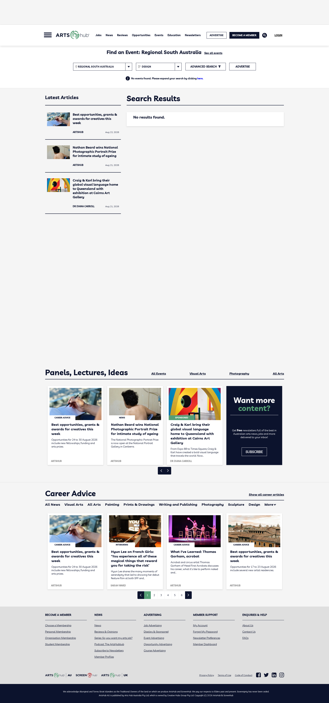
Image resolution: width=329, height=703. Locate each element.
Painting (112, 504)
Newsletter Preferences (206, 638)
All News (52, 504)
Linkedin (274, 675)
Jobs (98, 35)
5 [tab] (175, 595)
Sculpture (236, 504)
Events (159, 35)
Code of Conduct (243, 675)
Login (278, 35)
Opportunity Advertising (158, 644)
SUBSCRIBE (254, 452)
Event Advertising (154, 638)
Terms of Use (224, 675)
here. (200, 78)
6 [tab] (181, 595)
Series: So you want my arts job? (113, 638)
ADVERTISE (217, 35)
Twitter (266, 675)
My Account (200, 625)
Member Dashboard (205, 644)
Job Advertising (153, 625)
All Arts (278, 373)
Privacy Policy (206, 675)
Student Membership (57, 644)
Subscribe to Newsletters (109, 650)
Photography (239, 373)
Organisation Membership (60, 638)
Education (174, 35)
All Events (158, 373)
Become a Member (244, 35)
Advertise (243, 66)
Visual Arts (198, 373)
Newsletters (193, 35)
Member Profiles (104, 656)
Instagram (281, 675)
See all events (213, 53)
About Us (247, 625)
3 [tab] (161, 595)
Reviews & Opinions (106, 631)
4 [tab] (168, 595)
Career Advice (70, 493)
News (109, 35)
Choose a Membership (58, 625)
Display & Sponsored (156, 631)
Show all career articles (266, 494)
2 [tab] (154, 595)
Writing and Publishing (178, 504)
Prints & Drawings (139, 504)
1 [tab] (147, 595)
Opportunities (141, 35)
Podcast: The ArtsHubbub (109, 644)
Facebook (258, 675)
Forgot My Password (205, 631)
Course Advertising (155, 650)
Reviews (122, 35)
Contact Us (249, 631)
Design (254, 504)
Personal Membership (58, 631)
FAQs (245, 638)
